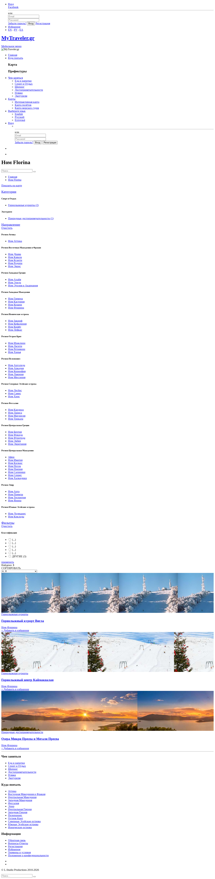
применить (7, 562)
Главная (12, 55)
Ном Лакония (16, 374)
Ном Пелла (14, 466)
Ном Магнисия (16, 415)
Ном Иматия (15, 460)
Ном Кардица (16, 409)
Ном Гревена (15, 298)
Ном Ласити (15, 346)
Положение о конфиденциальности (28, 855)
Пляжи (19, 92)
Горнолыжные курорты (23, 205)
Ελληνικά (20, 120)
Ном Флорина (16, 307)
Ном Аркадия (16, 368)
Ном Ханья (14, 352)
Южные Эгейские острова (23, 824)
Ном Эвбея (14, 440)
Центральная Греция (20, 809)
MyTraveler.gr (17, 38)
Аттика (12, 791)
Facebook (13, 7)
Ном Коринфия (17, 371)
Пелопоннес (15, 815)
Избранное (14, 26)
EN (10, 29)
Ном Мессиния (16, 377)
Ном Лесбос (15, 390)
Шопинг (20, 86)
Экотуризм (21, 95)
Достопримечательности (29, 89)
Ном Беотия (15, 431)
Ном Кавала (15, 257)
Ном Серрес (15, 475)
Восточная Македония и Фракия (26, 794)
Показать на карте (11, 185)
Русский (19, 117)
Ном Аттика (15, 241)
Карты (11, 98)
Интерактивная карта (27, 102)
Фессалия (13, 803)
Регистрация (43, 23)
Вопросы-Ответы (18, 843)
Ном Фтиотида (16, 437)
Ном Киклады (16, 516)
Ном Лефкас (15, 329)
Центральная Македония (22, 797)
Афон (11, 457)
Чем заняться (15, 77)
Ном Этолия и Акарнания (23, 285)
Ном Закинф (15, 320)
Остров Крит (15, 818)
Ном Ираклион (16, 343)
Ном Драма (14, 254)
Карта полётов (23, 105)
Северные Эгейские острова (24, 821)
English (19, 114)
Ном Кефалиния (17, 323)
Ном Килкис (15, 463)
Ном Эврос (14, 266)
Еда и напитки (23, 80)
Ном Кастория (16, 301)
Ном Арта (13, 491)
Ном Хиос (14, 396)
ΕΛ (21, 29)
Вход (11, 4)
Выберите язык (17, 111)
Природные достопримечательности (31, 218)
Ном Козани (15, 304)
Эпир (11, 806)
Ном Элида (14, 282)
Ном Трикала (15, 418)
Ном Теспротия (17, 497)
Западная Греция (17, 812)
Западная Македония (20, 800)
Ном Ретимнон (16, 349)
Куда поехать (15, 58)
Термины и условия (19, 852)
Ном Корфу (14, 326)
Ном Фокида (15, 434)
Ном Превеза (15, 494)
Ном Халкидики (17, 478)
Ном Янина (14, 500)
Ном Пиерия (15, 469)
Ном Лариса (15, 412)
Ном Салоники (16, 472)
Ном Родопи (15, 263)
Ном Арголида (16, 365)
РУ (15, 29)
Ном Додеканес (17, 513)
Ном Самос (14, 393)
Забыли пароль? (17, 23)
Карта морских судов (27, 108)
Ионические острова (20, 827)
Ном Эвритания (17, 444)
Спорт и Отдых (24, 83)
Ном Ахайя (14, 279)
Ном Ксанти (15, 260)
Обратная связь (17, 840)
